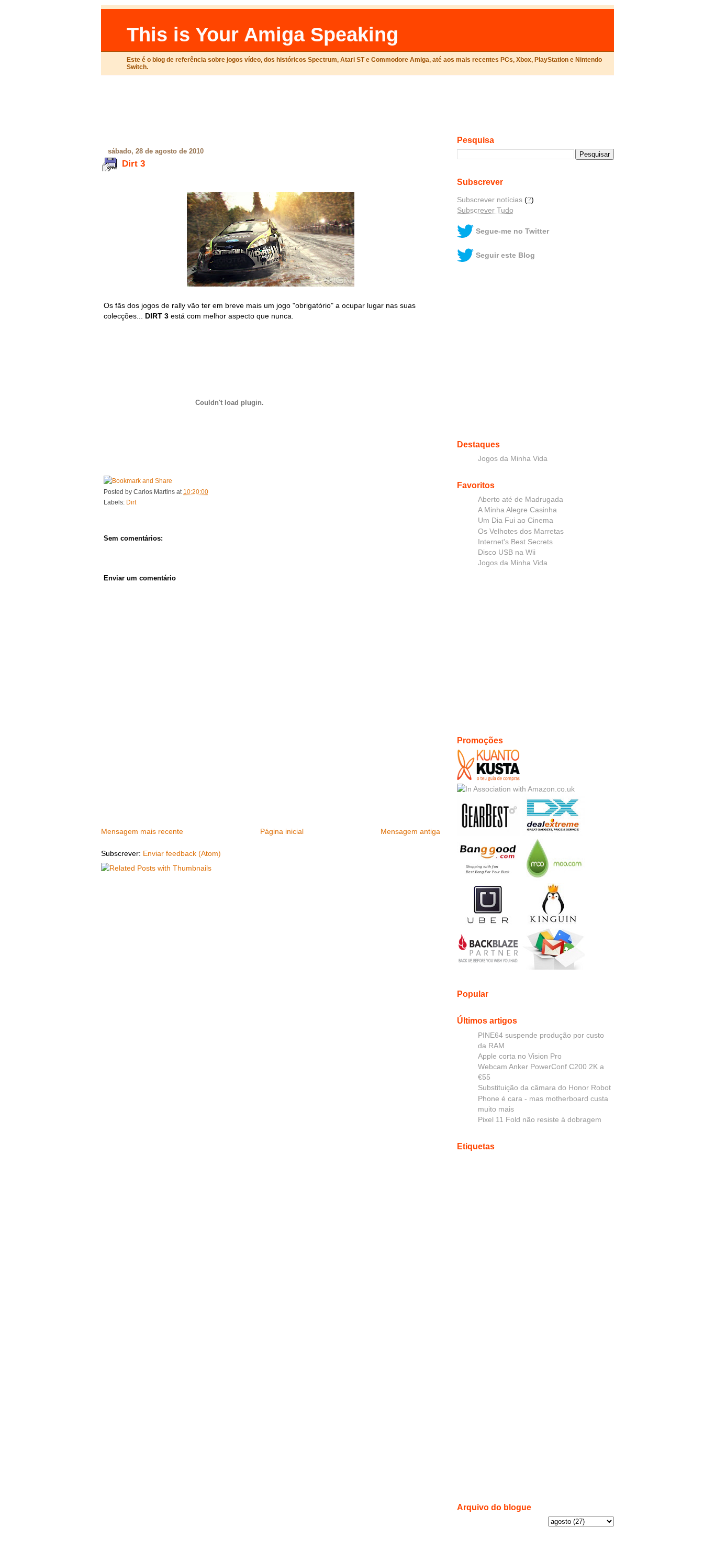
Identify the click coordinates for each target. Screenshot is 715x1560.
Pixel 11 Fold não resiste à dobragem (539, 1119)
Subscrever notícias (489, 199)
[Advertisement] (357, 109)
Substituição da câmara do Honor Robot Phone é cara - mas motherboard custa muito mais (544, 1098)
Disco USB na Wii (506, 552)
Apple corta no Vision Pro (520, 1056)
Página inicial (282, 831)
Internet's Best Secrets (515, 541)
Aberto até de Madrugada (520, 499)
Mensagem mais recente (142, 831)
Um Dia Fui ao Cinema (515, 520)
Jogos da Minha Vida (513, 458)
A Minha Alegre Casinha (517, 510)
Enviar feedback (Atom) (182, 853)
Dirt (131, 502)
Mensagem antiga (410, 831)
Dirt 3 (133, 163)
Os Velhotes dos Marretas (521, 531)
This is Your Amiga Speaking (262, 34)
